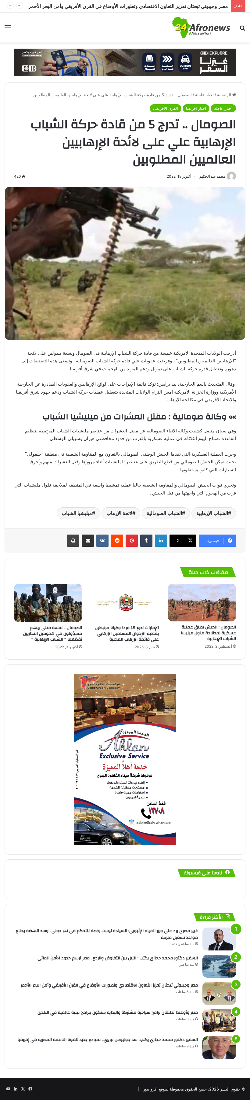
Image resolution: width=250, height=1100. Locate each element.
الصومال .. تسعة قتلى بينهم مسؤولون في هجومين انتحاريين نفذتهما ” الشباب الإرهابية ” (52, 633)
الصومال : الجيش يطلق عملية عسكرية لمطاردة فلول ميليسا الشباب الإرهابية (208, 633)
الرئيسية (224, 94)
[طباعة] (73, 541)
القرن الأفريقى (165, 108)
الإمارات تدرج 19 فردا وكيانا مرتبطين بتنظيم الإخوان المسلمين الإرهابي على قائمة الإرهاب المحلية (127, 633)
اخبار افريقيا (196, 108)
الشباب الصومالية (164, 513)
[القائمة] (8, 30)
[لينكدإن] (161, 541)
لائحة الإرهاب (119, 513)
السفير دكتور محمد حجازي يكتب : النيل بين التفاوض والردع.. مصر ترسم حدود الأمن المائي (118, 958)
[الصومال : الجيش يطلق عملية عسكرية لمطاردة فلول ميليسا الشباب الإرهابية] (202, 602)
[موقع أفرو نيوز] (201, 27)
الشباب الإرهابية (212, 513)
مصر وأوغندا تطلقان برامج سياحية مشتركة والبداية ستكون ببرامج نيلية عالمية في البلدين (140, 6)
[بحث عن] (242, 30)
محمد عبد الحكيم (212, 176)
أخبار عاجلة (204, 94)
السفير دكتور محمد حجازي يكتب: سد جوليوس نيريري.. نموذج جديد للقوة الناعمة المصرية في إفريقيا (107, 1040)
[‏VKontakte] (102, 541)
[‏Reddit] (117, 541)
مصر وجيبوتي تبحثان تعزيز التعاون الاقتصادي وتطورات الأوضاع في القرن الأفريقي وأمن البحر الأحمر (109, 985)
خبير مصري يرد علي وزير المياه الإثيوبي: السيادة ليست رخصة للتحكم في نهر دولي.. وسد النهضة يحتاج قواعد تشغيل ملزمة (107, 934)
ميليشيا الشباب (77, 513)
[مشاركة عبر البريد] (88, 541)
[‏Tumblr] (146, 541)
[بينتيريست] (132, 541)
